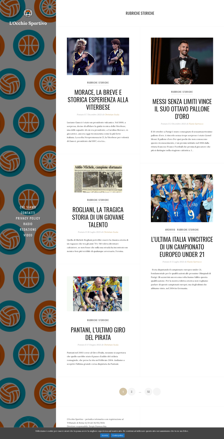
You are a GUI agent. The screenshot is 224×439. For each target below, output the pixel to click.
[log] (98, 422)
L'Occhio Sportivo (28, 23)
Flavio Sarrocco (196, 123)
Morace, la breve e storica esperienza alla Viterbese (98, 99)
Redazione (28, 229)
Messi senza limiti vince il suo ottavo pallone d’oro (182, 109)
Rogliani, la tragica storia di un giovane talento (98, 217)
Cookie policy (117, 435)
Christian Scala (112, 114)
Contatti (28, 212)
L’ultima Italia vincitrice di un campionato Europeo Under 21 (182, 246)
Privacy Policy (28, 218)
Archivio (170, 229)
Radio (28, 223)
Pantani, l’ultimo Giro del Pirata (98, 333)
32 (148, 391)
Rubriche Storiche (98, 82)
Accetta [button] (105, 435)
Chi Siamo (28, 207)
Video (28, 235)
